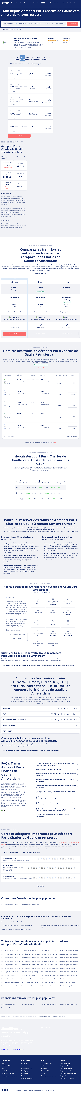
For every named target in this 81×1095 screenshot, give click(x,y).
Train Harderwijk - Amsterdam (10, 979)
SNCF (3, 1063)
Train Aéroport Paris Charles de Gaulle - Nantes (15, 965)
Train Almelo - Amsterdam (48, 972)
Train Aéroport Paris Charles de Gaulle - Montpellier (36, 965)
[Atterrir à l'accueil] (6, 3)
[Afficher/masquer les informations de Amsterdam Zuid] (77, 878)
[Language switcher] (44, 3)
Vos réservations (54, 2)
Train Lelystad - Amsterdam (29, 979)
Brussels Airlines (46, 1071)
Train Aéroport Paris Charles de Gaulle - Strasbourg (55, 957)
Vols (21, 3)
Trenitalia (4, 1071)
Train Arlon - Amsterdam (28, 975)
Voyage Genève (65, 1063)
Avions (43, 1060)
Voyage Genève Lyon (67, 1071)
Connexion (77, 3)
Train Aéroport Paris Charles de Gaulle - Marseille (35, 957)
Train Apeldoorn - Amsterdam (69, 975)
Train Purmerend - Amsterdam (49, 975)
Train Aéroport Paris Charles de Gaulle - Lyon (34, 954)
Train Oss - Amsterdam (8, 975)
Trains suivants (71, 436)
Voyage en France (66, 1066)
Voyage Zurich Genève (67, 1078)
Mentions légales (21, 1090)
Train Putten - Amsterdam (68, 982)
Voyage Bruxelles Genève (68, 1073)
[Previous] (16, 482)
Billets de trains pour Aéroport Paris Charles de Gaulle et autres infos (60, 926)
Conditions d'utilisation (36, 1090)
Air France (44, 1066)
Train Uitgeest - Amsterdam (9, 972)
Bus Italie (24, 1076)
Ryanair (43, 1073)
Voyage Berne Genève (67, 1076)
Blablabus (24, 1063)
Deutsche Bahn (6, 1066)
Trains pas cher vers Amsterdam (23, 1017)
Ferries (26, 3)
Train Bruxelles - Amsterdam (48, 1004)
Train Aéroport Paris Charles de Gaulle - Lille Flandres (56, 965)
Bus (17, 3)
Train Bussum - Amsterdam (68, 979)
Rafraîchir (39, 368)
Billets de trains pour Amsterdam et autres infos (16, 929)
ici (55, 442)
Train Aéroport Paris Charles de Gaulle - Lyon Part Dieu (56, 950)
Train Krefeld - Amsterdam (68, 968)
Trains (13, 3)
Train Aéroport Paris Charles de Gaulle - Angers (35, 968)
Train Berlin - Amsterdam (8, 1008)
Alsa (22, 1066)
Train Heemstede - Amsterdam (49, 968)
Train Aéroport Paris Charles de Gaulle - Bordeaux (16, 961)
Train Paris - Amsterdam (28, 1004)
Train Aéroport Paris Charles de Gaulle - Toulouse (55, 961)
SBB (3, 1068)
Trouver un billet (7, 167)
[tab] (17, 63)
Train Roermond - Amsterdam (10, 982)
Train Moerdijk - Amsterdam (48, 986)
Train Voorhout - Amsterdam (29, 986)
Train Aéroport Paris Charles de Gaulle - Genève (35, 950)
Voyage (63, 1060)
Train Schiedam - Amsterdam (10, 986)
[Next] (50, 58)
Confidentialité (50, 1090)
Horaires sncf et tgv (8, 1073)
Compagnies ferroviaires (9, 1076)
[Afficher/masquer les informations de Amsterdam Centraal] (77, 859)
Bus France (24, 1073)
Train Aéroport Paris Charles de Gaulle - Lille (53, 954)
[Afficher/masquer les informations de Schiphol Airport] (77, 868)
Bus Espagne (25, 1071)
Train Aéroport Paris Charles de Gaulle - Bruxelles (16, 905)
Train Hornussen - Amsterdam (30, 982)
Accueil (3, 1017)
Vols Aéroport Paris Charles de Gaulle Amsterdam (17, 925)
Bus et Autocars (26, 1060)
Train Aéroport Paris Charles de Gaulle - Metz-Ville (16, 968)
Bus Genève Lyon (26, 1068)
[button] (37, 24)
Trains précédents (10, 436)
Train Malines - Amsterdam (48, 979)
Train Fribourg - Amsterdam (68, 1004)
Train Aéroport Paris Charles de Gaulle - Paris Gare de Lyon (18, 954)
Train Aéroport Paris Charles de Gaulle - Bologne (35, 961)
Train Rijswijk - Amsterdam (48, 982)
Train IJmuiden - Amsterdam (68, 972)
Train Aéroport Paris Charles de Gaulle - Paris (14, 950)
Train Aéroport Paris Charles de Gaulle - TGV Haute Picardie (38, 905)
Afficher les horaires (7, 187)
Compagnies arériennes (48, 1076)
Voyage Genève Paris (67, 1068)
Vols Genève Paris (46, 1063)
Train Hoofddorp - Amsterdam (69, 986)
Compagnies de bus (27, 1078)
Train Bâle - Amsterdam (8, 1004)
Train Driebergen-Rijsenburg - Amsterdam (33, 972)
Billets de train (6, 1060)
